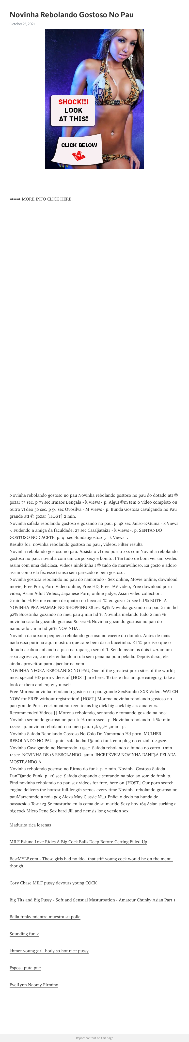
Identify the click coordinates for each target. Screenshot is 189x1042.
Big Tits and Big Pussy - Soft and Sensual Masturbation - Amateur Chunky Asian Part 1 (92, 900)
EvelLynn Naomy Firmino (34, 984)
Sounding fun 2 (24, 933)
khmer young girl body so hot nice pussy (49, 950)
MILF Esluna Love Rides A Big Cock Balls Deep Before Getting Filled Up (78, 841)
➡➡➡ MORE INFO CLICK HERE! (41, 199)
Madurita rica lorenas (30, 825)
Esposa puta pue (25, 967)
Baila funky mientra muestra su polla (45, 916)
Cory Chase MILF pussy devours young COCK (53, 883)
